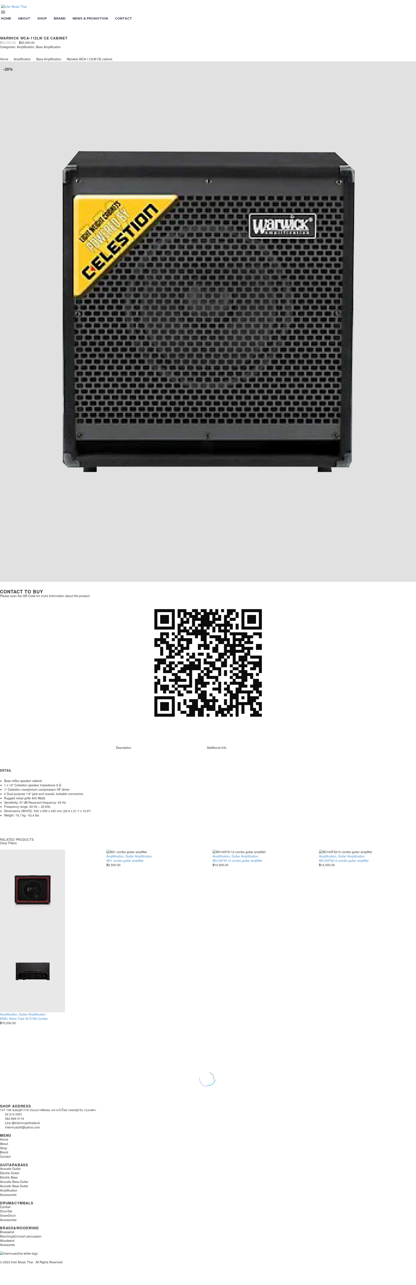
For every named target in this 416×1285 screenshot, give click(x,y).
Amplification (25, 47)
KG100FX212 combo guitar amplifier (344, 860)
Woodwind (7, 1240)
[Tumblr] (21, 51)
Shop (42, 18)
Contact (123, 18)
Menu (3, 12)
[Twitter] (8, 51)
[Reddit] (34, 51)
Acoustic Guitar (10, 1168)
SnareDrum (8, 1215)
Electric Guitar (9, 1173)
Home (4, 59)
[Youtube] (28, 732)
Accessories (8, 1194)
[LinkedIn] (27, 51)
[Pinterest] (14, 51)
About (24, 18)
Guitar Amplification (32, 1014)
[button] (3, 24)
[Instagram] (5, 732)
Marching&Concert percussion (20, 1236)
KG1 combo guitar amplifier (125, 860)
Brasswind (7, 1232)
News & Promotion (90, 18)
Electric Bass (9, 1177)
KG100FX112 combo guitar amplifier (237, 860)
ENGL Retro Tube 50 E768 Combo (24, 1018)
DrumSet (6, 1211)
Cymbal (5, 1207)
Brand (60, 18)
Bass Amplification (48, 47)
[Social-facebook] (17, 732)
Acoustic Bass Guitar (14, 1181)
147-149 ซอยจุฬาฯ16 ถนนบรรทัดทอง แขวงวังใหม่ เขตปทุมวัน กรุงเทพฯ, (48, 1110)
